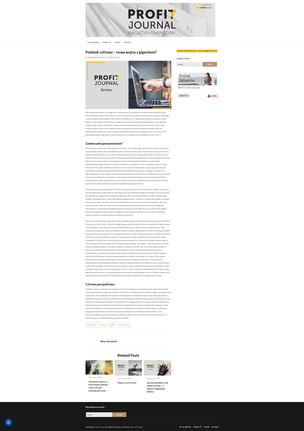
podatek (112, 325)
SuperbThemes (136, 427)
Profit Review (124, 325)
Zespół (117, 42)
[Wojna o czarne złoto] (128, 367)
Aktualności (91, 325)
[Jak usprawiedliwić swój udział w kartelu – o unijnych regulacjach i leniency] (157, 367)
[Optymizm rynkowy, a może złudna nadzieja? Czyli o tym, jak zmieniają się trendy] (99, 366)
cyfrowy (102, 325)
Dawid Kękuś (92, 57)
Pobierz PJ (107, 42)
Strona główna (93, 42)
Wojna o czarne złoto (127, 383)
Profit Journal (99, 427)
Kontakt (127, 42)
